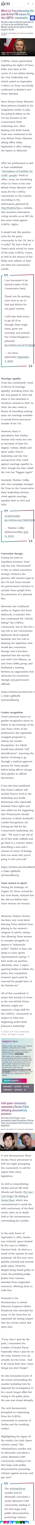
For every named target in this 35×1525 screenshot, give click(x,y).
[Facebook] (10, 1523)
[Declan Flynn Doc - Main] (17, 1142)
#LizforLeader (12, 516)
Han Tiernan (29, 1129)
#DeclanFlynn (17, 1488)
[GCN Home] (5, 4)
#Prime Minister (7, 1090)
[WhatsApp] (18, 1523)
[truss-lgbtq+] (17, 47)
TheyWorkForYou (11, 208)
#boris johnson (7, 1087)
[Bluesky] (26, 1523)
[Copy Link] (6, 1523)
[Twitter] (14, 1523)
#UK (25, 1090)
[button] (32, 17)
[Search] (29, 4)
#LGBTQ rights (17, 1087)
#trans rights (18, 1090)
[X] (22, 1523)
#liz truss (26, 1087)
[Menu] (33, 4)
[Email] (2, 1523)
